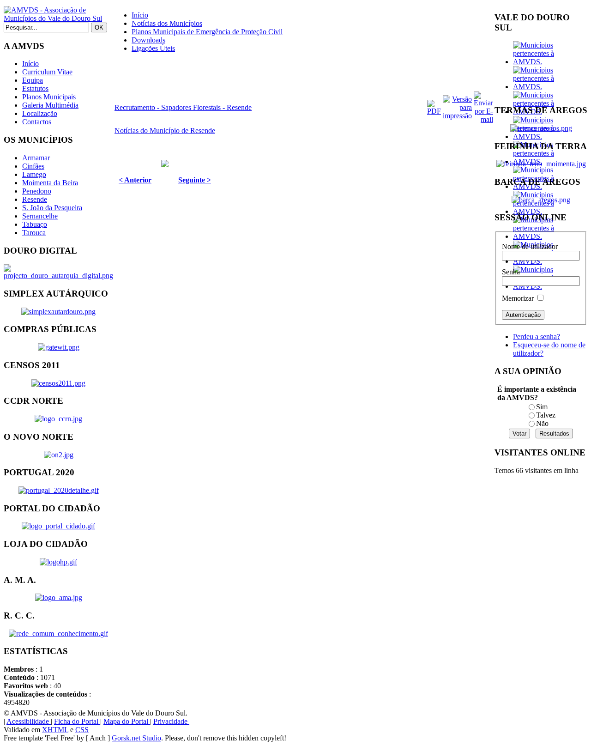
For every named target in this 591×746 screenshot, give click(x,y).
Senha (511, 272)
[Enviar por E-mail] (483, 119)
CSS (82, 730)
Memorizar (518, 298)
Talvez (545, 415)
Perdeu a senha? (536, 336)
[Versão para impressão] (457, 116)
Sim (542, 407)
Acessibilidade (28, 721)
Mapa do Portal (126, 721)
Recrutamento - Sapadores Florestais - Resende (183, 107)
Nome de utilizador (530, 246)
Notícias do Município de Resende (165, 130)
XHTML (55, 730)
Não (542, 423)
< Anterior (135, 180)
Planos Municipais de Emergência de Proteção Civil (207, 32)
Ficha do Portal (77, 721)
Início (140, 15)
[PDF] (434, 111)
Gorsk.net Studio (136, 738)
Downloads (148, 40)
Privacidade (171, 721)
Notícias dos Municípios (167, 23)
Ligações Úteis (153, 48)
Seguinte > (194, 180)
